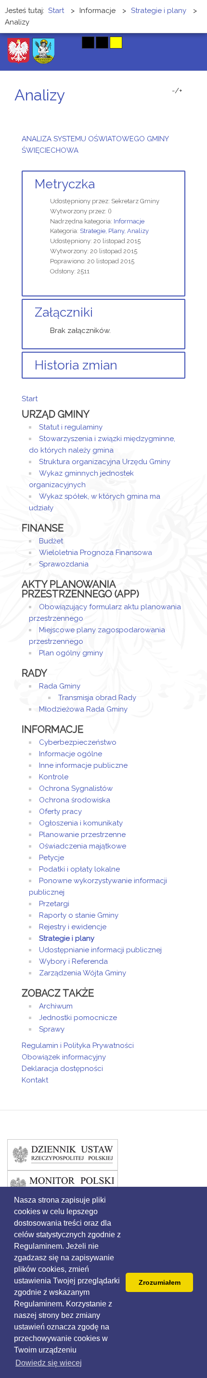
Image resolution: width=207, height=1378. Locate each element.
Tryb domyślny (51, 42)
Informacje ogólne (70, 754)
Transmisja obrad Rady (97, 697)
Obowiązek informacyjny (64, 1057)
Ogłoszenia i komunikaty (81, 823)
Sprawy (52, 1029)
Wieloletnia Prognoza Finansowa (95, 552)
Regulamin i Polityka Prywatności (78, 1045)
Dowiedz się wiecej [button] (48, 1363)
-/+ (177, 90)
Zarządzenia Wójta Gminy (82, 973)
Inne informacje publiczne (83, 765)
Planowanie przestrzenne (82, 834)
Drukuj (171, 113)
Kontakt (35, 1080)
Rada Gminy (59, 686)
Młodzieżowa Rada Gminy (83, 709)
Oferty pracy (60, 811)
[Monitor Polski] (62, 1185)
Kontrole (53, 777)
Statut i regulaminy (71, 427)
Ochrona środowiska (74, 800)
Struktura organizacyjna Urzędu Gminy (104, 461)
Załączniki (64, 312)
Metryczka (65, 184)
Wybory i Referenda (73, 961)
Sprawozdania (64, 564)
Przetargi (54, 903)
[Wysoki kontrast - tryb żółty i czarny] (116, 43)
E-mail (182, 113)
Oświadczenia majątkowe (82, 846)
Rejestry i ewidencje (72, 927)
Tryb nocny (68, 42)
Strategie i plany (66, 938)
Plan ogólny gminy (71, 653)
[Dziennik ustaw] (62, 1154)
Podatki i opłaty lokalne (79, 869)
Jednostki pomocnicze (78, 1017)
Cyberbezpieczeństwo (77, 742)
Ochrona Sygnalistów (76, 788)
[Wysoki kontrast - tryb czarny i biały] (88, 43)
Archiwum (56, 1006)
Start (30, 398)
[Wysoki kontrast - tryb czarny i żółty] (102, 43)
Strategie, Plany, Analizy (114, 230)
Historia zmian (76, 365)
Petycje (51, 857)
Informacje (129, 221)
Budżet (51, 541)
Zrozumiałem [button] (160, 1282)
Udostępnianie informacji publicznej (100, 950)
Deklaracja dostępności (62, 1068)
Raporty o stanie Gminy (78, 915)
